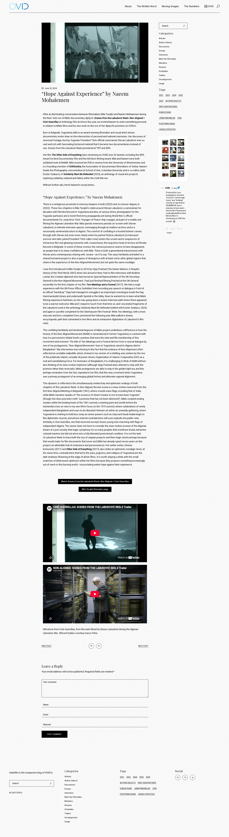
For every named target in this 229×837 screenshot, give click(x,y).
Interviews (163, 55)
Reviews (162, 67)
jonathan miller (167, 118)
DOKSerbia (75, 166)
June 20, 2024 (50, 88)
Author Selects (165, 42)
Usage (161, 83)
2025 (181, 95)
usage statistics (167, 129)
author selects (173, 101)
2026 (161, 101)
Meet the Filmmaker (167, 59)
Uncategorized (165, 79)
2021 (161, 95)
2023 (168, 95)
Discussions (164, 46)
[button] (165, 142)
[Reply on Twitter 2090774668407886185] (167, 229)
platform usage (167, 124)
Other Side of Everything (79, 449)
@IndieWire (176, 213)
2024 (174, 95)
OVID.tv (48, 772)
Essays (162, 51)
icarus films (165, 112)
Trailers (162, 75)
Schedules (163, 71)
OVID (167, 188)
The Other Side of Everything (67, 154)
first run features (168, 107)
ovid (179, 118)
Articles (162, 38)
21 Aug (174, 188)
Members (163, 63)
